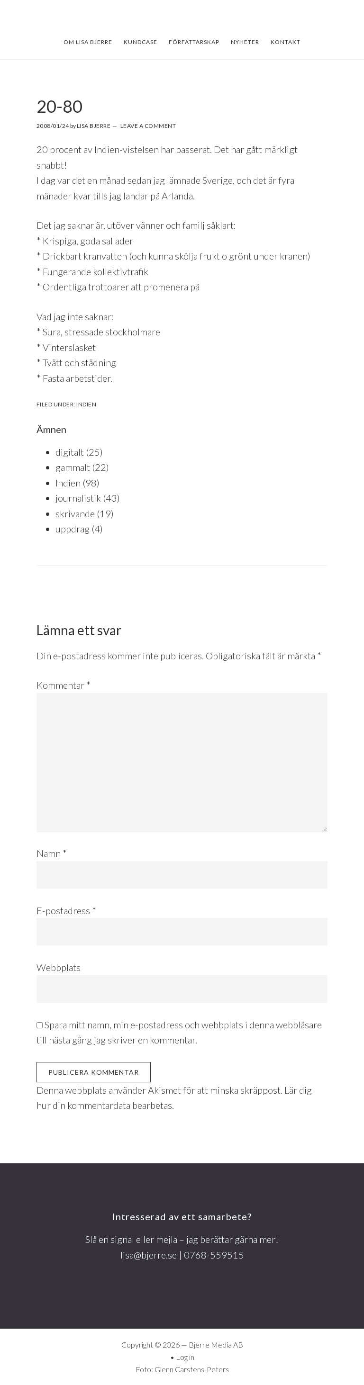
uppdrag (72, 528)
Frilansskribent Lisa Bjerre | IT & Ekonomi (182, 18)
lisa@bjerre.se (148, 1254)
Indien (86, 404)
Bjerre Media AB (216, 1344)
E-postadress (66, 910)
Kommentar (63, 685)
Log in (185, 1356)
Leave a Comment (148, 125)
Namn (51, 853)
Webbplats (58, 967)
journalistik (78, 498)
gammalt (72, 467)
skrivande (75, 513)
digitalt (69, 452)
